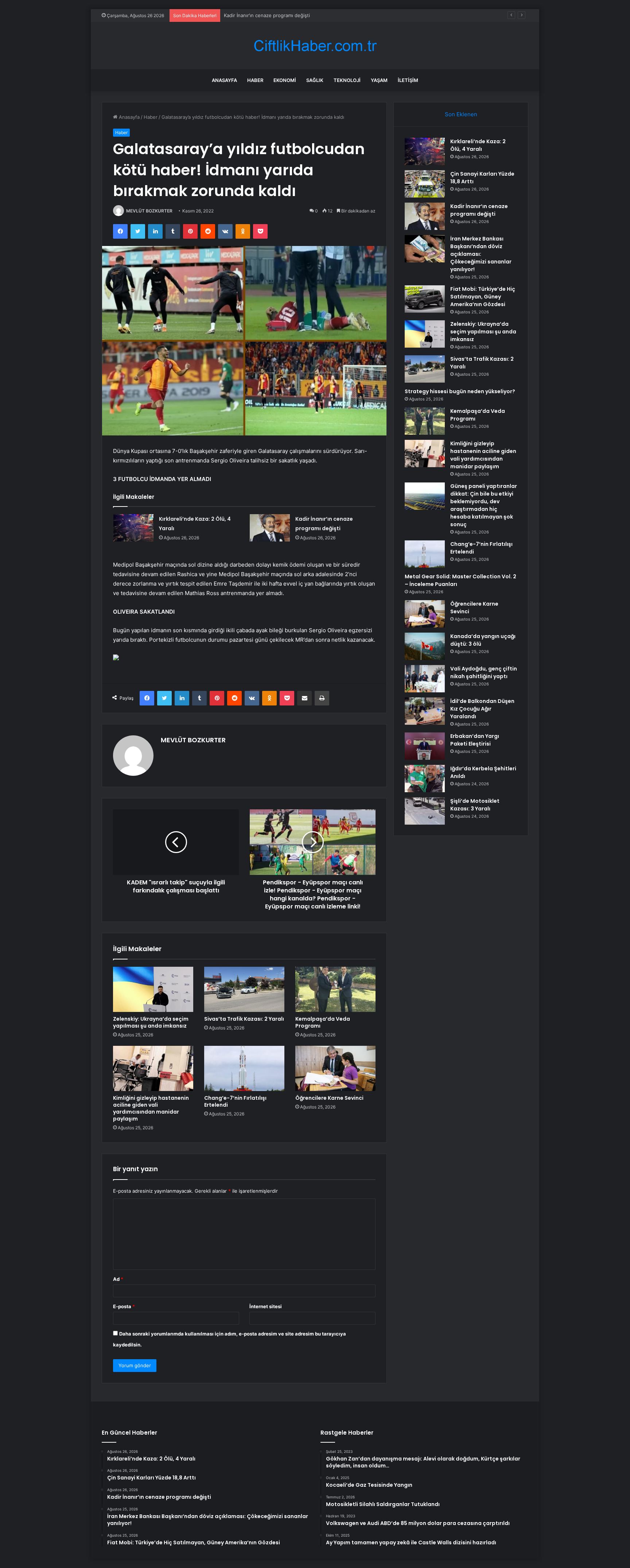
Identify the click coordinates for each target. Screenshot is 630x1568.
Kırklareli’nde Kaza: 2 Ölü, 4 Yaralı (478, 145)
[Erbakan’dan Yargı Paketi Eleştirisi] (425, 746)
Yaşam (379, 80)
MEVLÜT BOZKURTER (149, 211)
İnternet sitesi (265, 1306)
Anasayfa (224, 80)
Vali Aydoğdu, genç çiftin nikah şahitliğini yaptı (483, 672)
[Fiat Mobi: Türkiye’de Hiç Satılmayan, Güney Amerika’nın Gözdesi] (425, 299)
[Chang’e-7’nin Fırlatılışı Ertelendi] (244, 1068)
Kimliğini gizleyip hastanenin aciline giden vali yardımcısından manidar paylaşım (151, 1108)
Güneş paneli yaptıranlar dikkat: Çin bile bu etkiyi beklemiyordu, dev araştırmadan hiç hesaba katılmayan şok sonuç (483, 505)
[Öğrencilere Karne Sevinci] (335, 1068)
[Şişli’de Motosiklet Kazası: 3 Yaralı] (425, 811)
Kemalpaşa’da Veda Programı (322, 1022)
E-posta (124, 1306)
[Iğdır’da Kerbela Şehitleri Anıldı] (425, 778)
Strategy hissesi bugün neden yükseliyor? (460, 391)
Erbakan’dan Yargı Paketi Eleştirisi (474, 739)
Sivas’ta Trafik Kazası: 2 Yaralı (244, 1018)
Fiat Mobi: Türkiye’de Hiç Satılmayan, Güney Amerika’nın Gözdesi (482, 296)
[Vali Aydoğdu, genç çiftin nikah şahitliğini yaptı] (425, 678)
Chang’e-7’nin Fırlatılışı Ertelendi (235, 1101)
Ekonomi (284, 80)
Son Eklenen (461, 114)
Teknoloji (347, 80)
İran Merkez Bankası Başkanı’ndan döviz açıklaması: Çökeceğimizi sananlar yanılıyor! (481, 254)
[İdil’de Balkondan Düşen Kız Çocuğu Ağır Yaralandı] (425, 711)
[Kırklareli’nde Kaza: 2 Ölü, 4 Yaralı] (133, 527)
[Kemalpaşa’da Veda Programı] (335, 989)
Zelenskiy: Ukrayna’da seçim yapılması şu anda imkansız (150, 1022)
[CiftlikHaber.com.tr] (315, 46)
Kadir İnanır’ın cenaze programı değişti (267, 15)
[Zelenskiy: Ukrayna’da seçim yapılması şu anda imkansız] (153, 989)
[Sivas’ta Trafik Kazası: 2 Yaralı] (244, 989)
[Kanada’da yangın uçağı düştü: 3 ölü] (425, 646)
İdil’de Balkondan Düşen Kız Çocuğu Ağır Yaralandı (482, 708)
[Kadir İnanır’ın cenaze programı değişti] (270, 527)
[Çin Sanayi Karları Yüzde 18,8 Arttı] (425, 184)
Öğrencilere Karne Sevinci (329, 1098)
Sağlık (314, 80)
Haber (255, 80)
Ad (118, 1279)
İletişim (408, 80)
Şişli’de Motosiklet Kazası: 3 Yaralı (474, 804)
